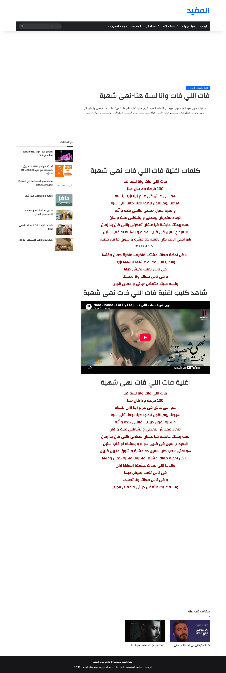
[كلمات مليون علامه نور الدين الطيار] (145, 631)
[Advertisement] (113, 58)
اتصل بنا (120, 667)
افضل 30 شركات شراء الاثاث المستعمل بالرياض (39, 212)
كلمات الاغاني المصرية (197, 88)
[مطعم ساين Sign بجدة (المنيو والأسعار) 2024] (64, 156)
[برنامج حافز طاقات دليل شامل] (64, 200)
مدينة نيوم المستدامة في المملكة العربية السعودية (35, 183)
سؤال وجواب (188, 26)
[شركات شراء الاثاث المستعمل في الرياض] (64, 229)
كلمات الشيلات (170, 26)
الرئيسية (203, 26)
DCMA (77, 667)
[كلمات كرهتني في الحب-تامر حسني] (190, 631)
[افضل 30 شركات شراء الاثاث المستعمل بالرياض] (64, 215)
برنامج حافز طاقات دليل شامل (38, 196)
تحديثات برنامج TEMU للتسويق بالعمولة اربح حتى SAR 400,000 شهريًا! (37, 170)
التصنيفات (136, 26)
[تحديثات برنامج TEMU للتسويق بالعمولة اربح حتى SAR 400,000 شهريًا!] (64, 171)
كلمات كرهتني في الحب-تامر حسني (192, 645)
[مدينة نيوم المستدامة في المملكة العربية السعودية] (64, 185)
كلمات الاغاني (152, 26)
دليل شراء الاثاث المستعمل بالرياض (36, 240)
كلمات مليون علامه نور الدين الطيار (148, 645)
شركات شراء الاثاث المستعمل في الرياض (36, 227)
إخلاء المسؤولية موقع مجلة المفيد (98, 667)
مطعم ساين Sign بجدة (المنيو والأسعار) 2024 (38, 154)
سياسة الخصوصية (118, 26)
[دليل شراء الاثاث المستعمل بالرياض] (64, 244)
